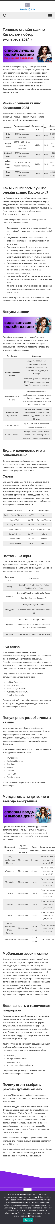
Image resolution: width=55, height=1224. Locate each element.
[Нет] (51, 1207)
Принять (28, 1220)
